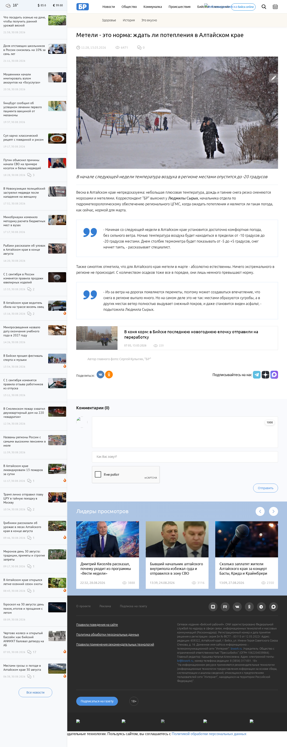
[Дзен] (265, 375)
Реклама (105, 606)
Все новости (35, 692)
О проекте (83, 606)
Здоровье (109, 20)
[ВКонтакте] (100, 374)
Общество (129, 7)
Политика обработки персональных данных (107, 634)
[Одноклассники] (109, 374)
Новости (108, 7)
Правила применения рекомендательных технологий (115, 644)
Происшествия (180, 7)
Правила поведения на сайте (97, 625)
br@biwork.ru (185, 660)
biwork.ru (236, 648)
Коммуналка (153, 7)
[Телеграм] (256, 375)
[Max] (274, 375)
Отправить (265, 488)
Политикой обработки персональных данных (209, 734)
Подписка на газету (133, 606)
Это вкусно (149, 20)
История (129, 20)
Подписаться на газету (97, 701)
